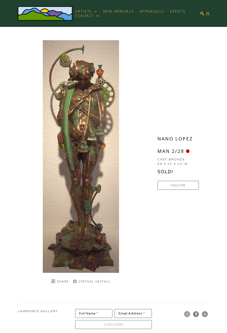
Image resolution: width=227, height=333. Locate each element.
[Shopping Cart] (207, 13)
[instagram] (187, 314)
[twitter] (205, 314)
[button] (86, 11)
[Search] (202, 13)
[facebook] (196, 314)
